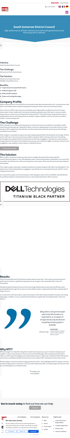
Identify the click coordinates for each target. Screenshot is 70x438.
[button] (66, 12)
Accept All (33, 431)
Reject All (22, 431)
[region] (22, 426)
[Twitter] (3, 427)
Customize (11, 431)
